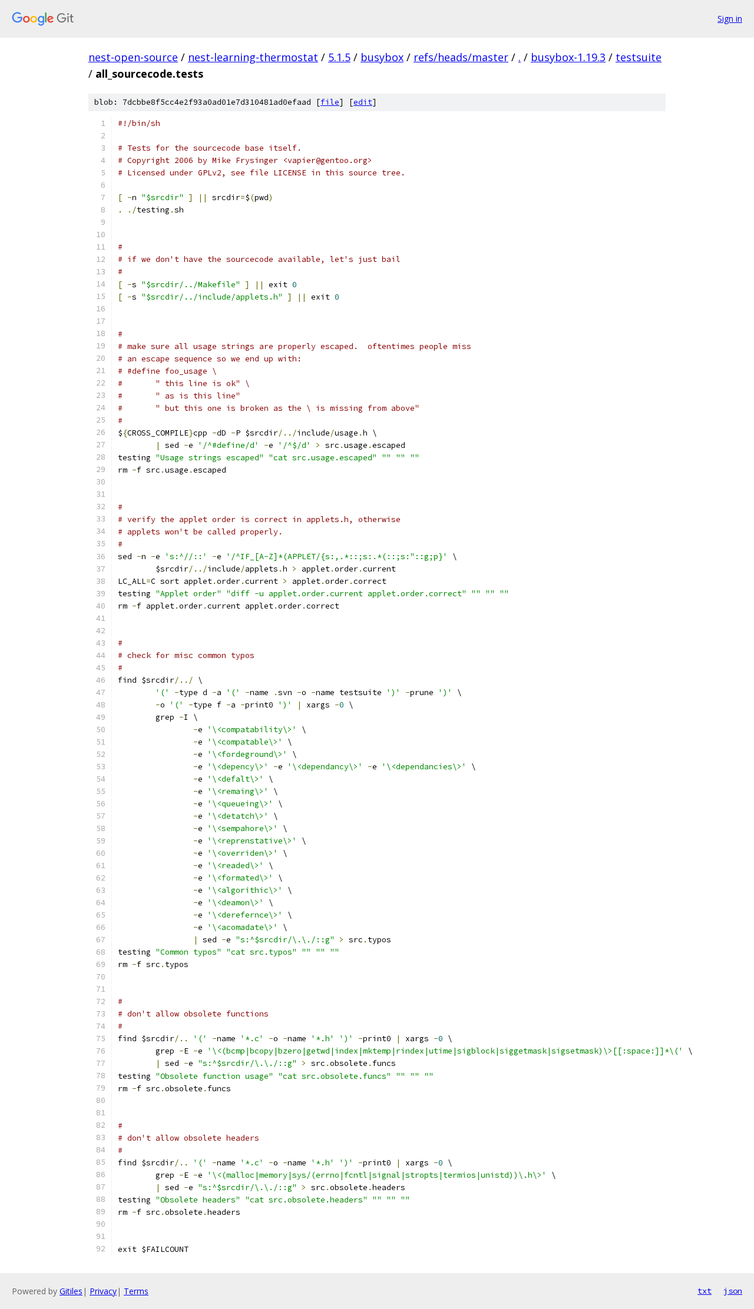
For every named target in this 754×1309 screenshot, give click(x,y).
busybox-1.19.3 (568, 57)
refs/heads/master (461, 57)
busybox (382, 57)
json (732, 1290)
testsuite (639, 57)
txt (704, 1290)
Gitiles (70, 1291)
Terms (136, 1291)
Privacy (103, 1291)
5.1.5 (339, 57)
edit (362, 102)
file (329, 102)
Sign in (729, 18)
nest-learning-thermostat (253, 57)
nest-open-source (133, 57)
